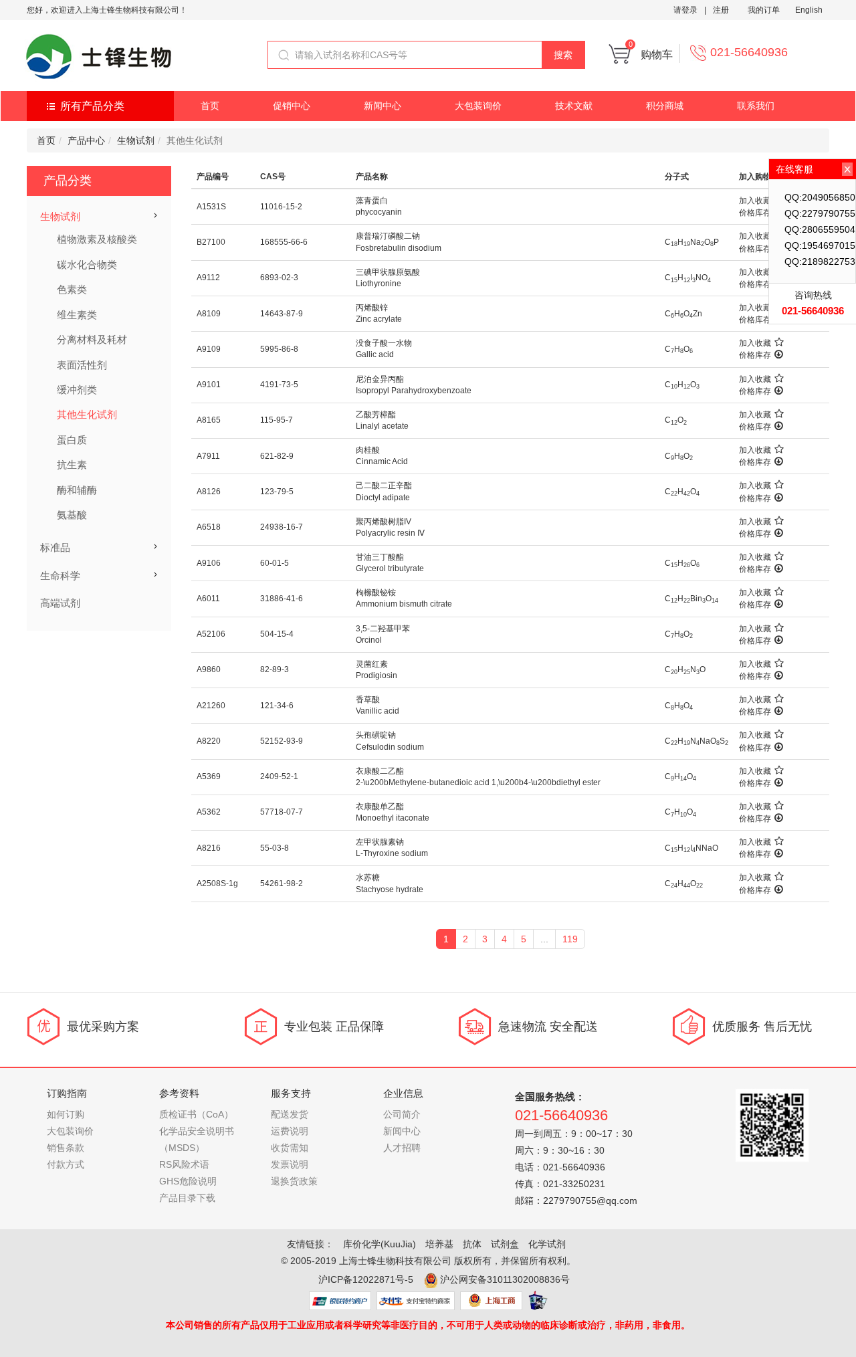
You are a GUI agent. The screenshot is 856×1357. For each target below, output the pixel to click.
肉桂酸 (368, 450)
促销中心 (291, 105)
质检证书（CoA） (196, 1114)
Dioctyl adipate (383, 497)
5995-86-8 (279, 349)
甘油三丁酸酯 (380, 557)
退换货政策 (294, 1181)
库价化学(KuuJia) (379, 1244)
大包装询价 (478, 105)
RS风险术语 (184, 1164)
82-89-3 (274, 669)
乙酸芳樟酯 (376, 414)
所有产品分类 (92, 106)
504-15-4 (277, 634)
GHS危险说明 (188, 1181)
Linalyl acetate (382, 426)
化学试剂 (547, 1244)
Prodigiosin (376, 675)
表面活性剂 (82, 365)
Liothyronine (378, 283)
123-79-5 (277, 491)
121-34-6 (277, 705)
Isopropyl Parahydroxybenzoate (413, 390)
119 (570, 939)
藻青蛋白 (372, 200)
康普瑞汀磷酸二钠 (388, 236)
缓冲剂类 (77, 389)
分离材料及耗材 (92, 339)
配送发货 (289, 1114)
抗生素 (72, 464)
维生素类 (77, 314)
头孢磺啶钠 (376, 735)
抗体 (472, 1244)
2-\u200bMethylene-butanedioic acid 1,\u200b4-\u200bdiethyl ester (478, 782)
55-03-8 (274, 848)
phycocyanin (379, 212)
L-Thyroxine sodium (392, 853)
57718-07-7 (281, 812)
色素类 (72, 289)
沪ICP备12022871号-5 (365, 1279)
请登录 (685, 10)
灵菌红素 (372, 664)
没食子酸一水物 (384, 343)
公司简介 (402, 1114)
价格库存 (755, 212)
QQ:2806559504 (819, 229)
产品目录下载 (187, 1197)
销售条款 (65, 1147)
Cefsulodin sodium (390, 747)
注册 (721, 10)
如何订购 (65, 1114)
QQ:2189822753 (819, 261)
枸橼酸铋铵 (376, 592)
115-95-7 (276, 420)
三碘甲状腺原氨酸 (388, 272)
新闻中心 (382, 105)
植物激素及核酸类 (97, 239)
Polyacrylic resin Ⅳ (390, 533)
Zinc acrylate (379, 319)
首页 (210, 105)
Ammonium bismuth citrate (404, 604)
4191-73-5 (279, 384)
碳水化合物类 (87, 264)
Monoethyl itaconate (392, 818)
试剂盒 (505, 1244)
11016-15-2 (281, 206)
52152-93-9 (281, 741)
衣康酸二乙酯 (380, 771)
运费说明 (289, 1131)
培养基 (439, 1244)
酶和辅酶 (77, 490)
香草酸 (368, 699)
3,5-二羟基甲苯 (383, 628)
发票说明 (289, 1164)
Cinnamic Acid (382, 461)
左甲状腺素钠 (380, 842)
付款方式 (65, 1164)
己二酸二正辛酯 (384, 485)
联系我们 (755, 105)
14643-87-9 (281, 313)
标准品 (55, 547)
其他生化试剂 (87, 414)
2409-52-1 (279, 776)
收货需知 (289, 1147)
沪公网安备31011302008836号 (505, 1279)
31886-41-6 (281, 598)
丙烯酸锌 (372, 307)
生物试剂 (135, 140)
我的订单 (764, 10)
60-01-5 (274, 563)
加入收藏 (755, 200)
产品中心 (86, 140)
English (809, 10)
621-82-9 (277, 456)
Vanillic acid (377, 711)
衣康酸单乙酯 (380, 806)
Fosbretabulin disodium (398, 248)
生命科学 (60, 575)
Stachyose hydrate (389, 889)
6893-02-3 (279, 277)
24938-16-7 (281, 527)
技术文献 (574, 105)
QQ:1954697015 (819, 245)
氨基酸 (72, 514)
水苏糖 (368, 877)
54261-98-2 (281, 883)
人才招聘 (402, 1147)
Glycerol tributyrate (390, 568)
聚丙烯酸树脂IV (383, 521)
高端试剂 (60, 603)
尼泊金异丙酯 (380, 379)
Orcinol (369, 640)
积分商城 (664, 105)
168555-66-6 (284, 242)
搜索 (563, 54)
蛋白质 (72, 439)
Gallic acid (375, 354)
